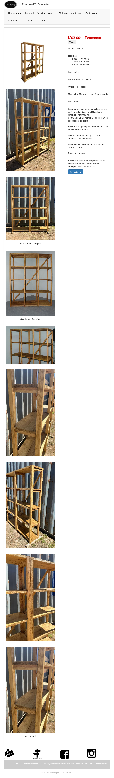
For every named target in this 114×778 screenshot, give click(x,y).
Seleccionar (75, 171)
